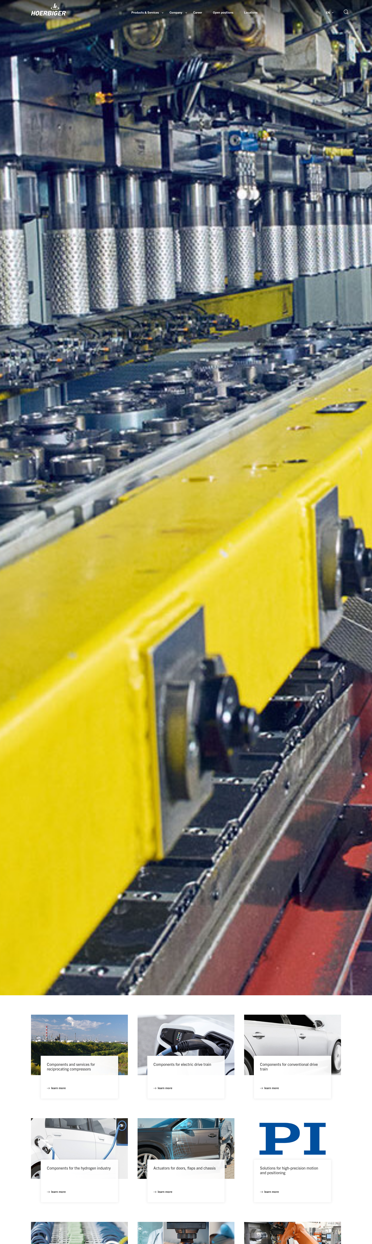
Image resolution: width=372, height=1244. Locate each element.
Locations (250, 12)
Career (197, 12)
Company (176, 12)
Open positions (223, 12)
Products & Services (145, 12)
